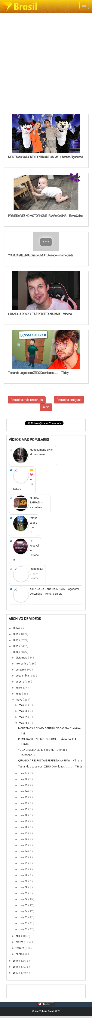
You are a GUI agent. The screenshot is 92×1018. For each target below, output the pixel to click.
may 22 (23, 803)
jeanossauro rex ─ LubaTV (36, 573)
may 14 (23, 851)
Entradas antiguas (69, 400)
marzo (20, 942)
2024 (16, 628)
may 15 (23, 845)
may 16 (23, 839)
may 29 (23, 717)
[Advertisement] (46, 63)
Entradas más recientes (27, 400)
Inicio (46, 407)
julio (18, 687)
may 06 (23, 899)
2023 (16, 634)
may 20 (23, 815)
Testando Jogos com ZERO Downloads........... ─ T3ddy (50, 766)
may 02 (23, 923)
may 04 (23, 911)
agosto (20, 681)
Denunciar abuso (29, 990)
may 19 (23, 821)
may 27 (23, 773)
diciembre (22, 657)
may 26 (23, 779)
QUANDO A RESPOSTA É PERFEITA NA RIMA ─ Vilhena (50, 760)
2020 (16, 652)
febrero (20, 948)
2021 (16, 646)
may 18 (23, 827)
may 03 (23, 917)
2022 (16, 640)
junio (19, 693)
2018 (16, 966)
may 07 (23, 893)
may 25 (23, 785)
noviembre (22, 663)
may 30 (23, 711)
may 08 (23, 887)
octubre (20, 669)
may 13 (23, 857)
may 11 (23, 869)
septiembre (23, 675)
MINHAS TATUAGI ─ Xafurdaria (36, 502)
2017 (16, 972)
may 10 (23, 875)
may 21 (23, 809)
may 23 (23, 797)
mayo (19, 699)
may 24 (23, 791)
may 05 (23, 905)
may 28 (23, 723)
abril (18, 936)
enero (19, 954)
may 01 (23, 929)
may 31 (23, 705)
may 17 (23, 833)
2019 (16, 960)
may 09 (23, 881)
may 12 (23, 863)
